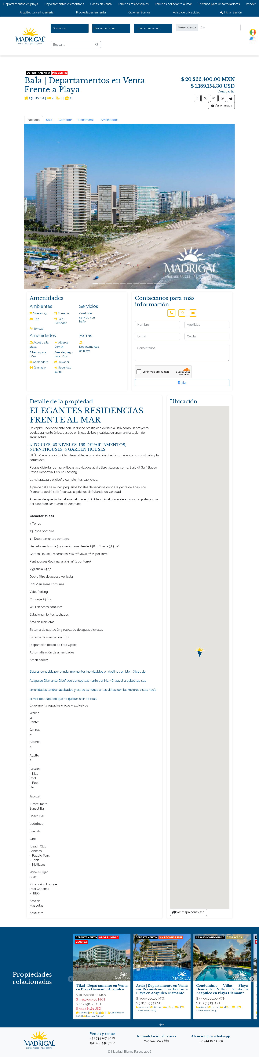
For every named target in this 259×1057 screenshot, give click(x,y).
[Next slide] (253, 979)
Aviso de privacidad (186, 12)
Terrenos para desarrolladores (219, 4)
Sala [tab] (49, 120)
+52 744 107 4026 (102, 1038)
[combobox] (70, 28)
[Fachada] (95, 284)
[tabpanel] (129, 206)
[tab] (160, 1024)
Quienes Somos (139, 12)
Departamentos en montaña (64, 4)
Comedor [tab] (65, 120)
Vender (251, 4)
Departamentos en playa (20, 4)
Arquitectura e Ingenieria (36, 12)
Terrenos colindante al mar (173, 4)
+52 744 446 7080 (102, 1043)
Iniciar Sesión (232, 12)
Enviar (182, 382)
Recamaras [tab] (86, 120)
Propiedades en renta (91, 12)
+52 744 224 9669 (156, 1041)
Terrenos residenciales (133, 4)
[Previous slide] (71, 979)
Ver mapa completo (190, 912)
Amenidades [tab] (109, 120)
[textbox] (60, 28)
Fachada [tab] (33, 120)
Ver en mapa (223, 105)
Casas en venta (101, 4)
